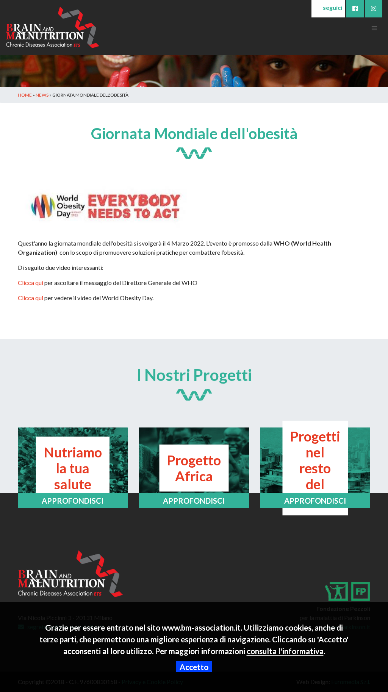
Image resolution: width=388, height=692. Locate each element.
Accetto (194, 667)
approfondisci (72, 500)
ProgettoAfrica (194, 468)
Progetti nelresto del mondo (315, 468)
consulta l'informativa (285, 651)
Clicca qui (30, 282)
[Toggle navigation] (374, 27)
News (42, 95)
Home (25, 95)
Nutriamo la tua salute (73, 468)
